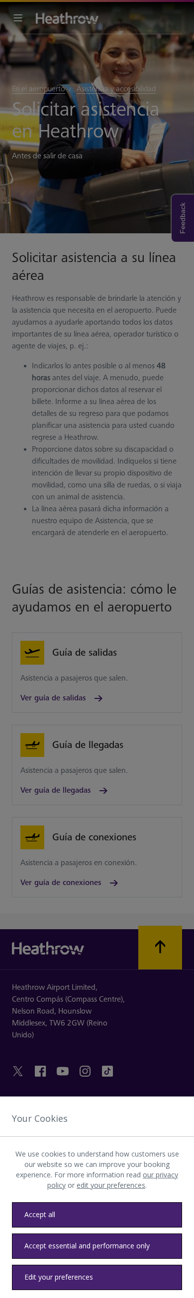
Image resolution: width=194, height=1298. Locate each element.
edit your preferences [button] (111, 1185)
